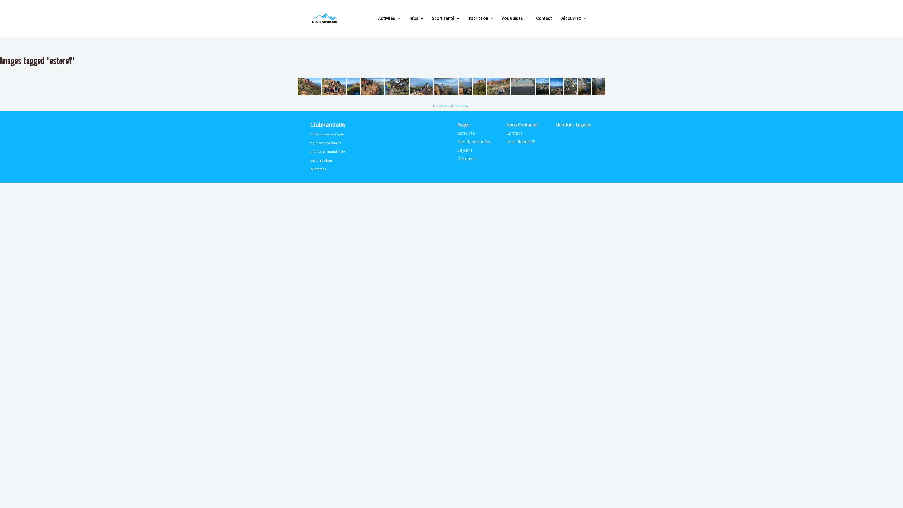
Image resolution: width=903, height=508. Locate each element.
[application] (397, 18)
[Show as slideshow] (451, 105)
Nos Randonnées (474, 141)
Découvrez (570, 18)
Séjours (464, 150)
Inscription (478, 18)
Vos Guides (512, 18)
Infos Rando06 (520, 141)
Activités (386, 18)
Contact (544, 18)
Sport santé (443, 18)
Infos (413, 18)
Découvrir (467, 158)
